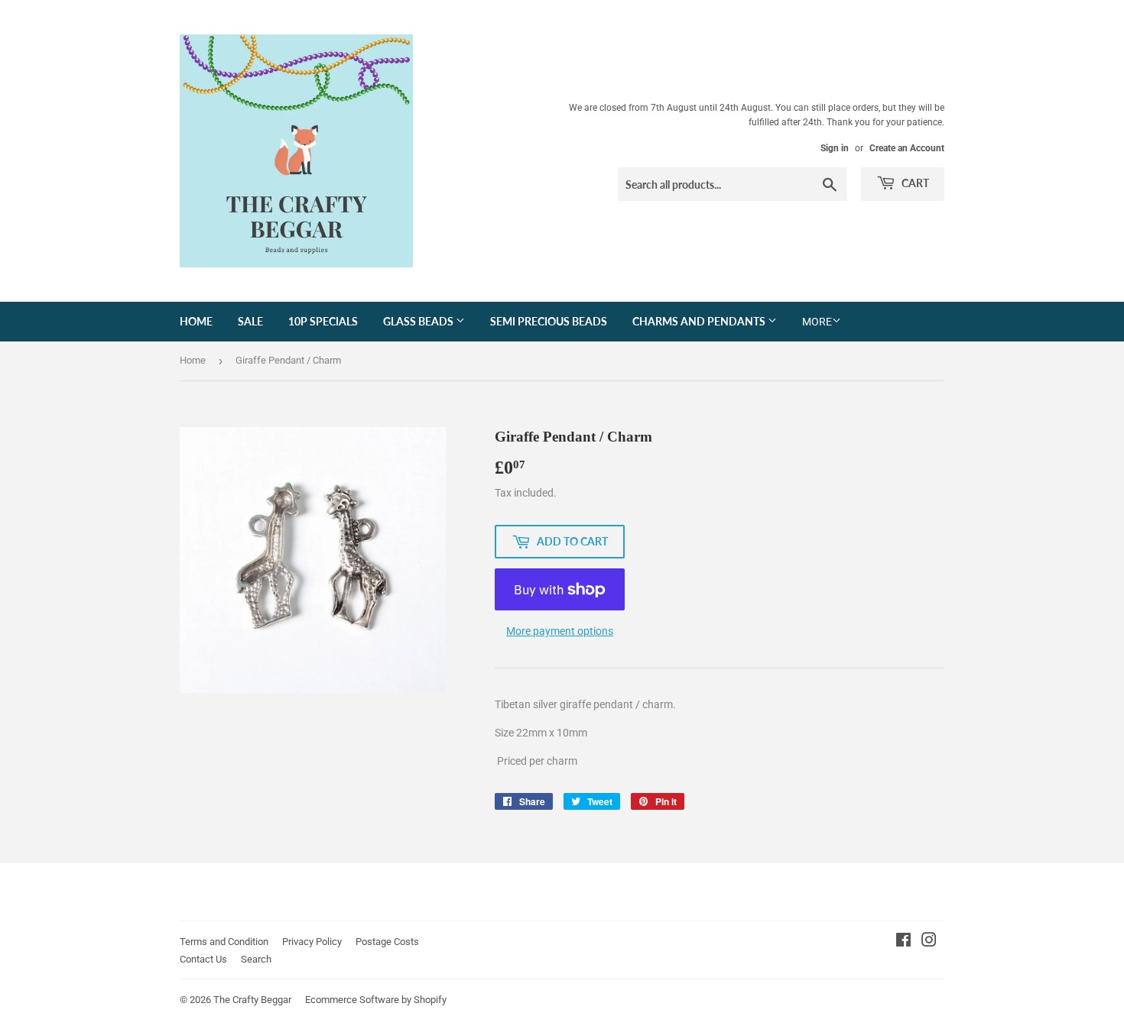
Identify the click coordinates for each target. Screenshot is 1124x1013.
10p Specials (323, 321)
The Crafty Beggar (252, 999)
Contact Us (203, 959)
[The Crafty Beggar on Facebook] (903, 942)
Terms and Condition (224, 941)
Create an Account (906, 148)
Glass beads (419, 321)
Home (196, 321)
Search (256, 959)
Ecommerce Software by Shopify (376, 999)
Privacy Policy (312, 941)
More (817, 322)
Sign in (834, 148)
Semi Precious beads (548, 321)
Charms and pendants (700, 321)
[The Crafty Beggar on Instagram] (929, 942)
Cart (914, 182)
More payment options (559, 631)
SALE (250, 321)
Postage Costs (387, 941)
